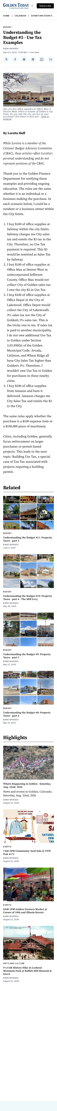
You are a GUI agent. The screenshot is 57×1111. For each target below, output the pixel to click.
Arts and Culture (14, 963)
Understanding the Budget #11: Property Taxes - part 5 (27, 539)
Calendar (20, 16)
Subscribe (45, 5)
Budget (7, 27)
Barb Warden (11, 48)
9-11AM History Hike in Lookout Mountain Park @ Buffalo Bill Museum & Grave (27, 971)
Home (6, 16)
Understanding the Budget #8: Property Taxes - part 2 (27, 714)
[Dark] (33, 5)
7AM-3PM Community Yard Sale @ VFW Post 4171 (27, 852)
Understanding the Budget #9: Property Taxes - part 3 (27, 655)
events (7, 846)
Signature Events (41, 16)
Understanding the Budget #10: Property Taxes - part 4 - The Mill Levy (27, 597)
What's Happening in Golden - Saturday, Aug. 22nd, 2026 (27, 785)
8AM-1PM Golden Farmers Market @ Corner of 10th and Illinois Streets (25, 910)
